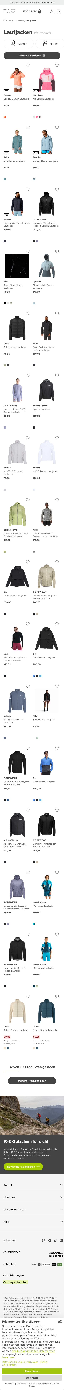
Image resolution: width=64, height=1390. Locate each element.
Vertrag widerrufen (15, 1282)
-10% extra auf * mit (32, 2)
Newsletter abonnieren (21, 1166)
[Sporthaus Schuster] (32, 11)
